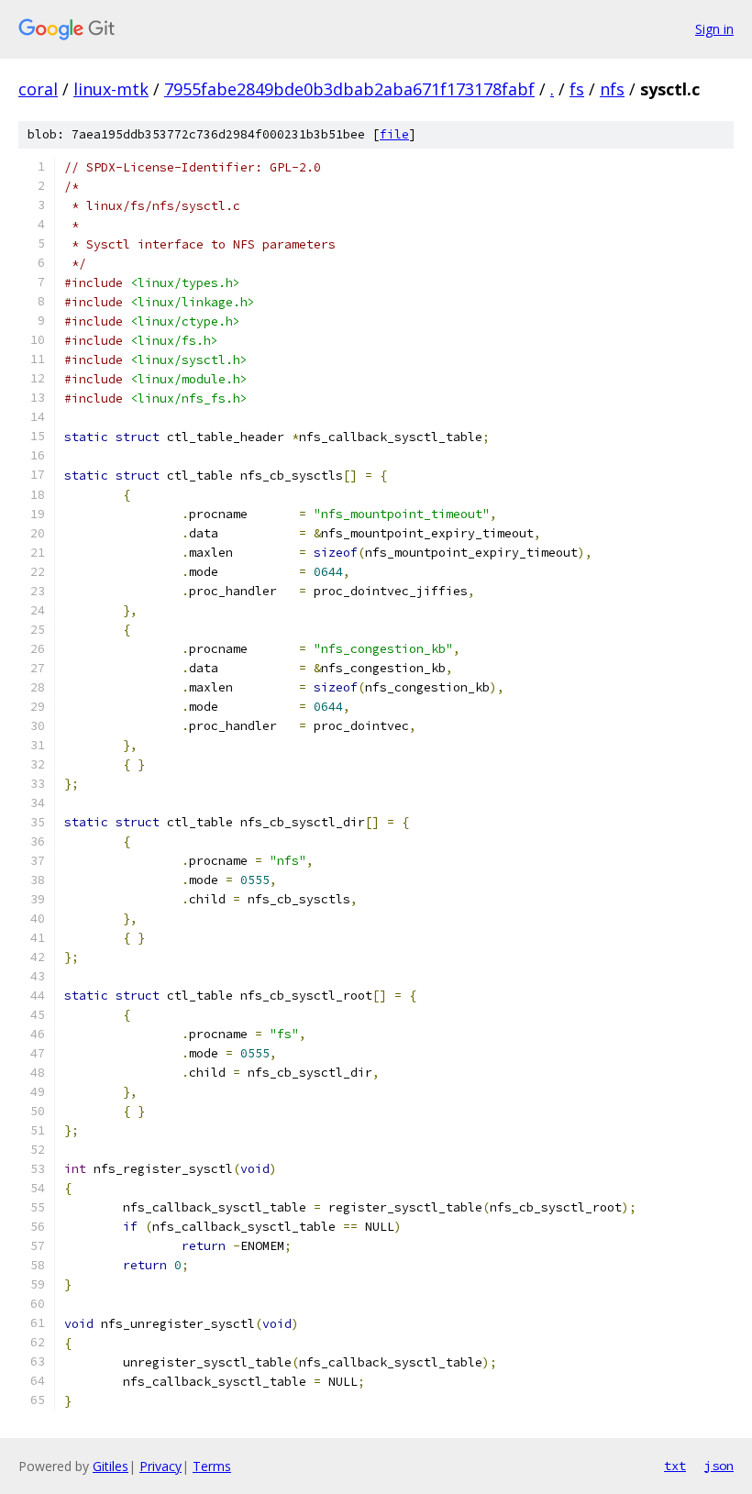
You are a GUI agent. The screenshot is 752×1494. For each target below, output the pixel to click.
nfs (612, 89)
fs (577, 89)
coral (38, 89)
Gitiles (110, 1466)
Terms (212, 1466)
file (394, 134)
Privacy (160, 1466)
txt (675, 1465)
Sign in (714, 29)
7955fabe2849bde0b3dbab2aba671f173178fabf (349, 89)
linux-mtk (111, 89)
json (719, 1465)
